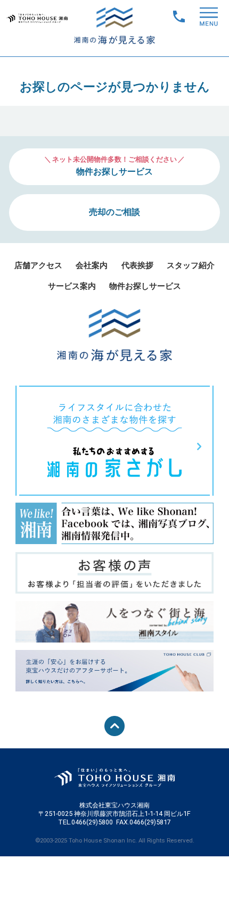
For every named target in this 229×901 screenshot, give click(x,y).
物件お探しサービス (145, 286)
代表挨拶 (137, 265)
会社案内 (92, 265)
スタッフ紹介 (191, 265)
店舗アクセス (38, 265)
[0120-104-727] (180, 15)
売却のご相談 (114, 212)
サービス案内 (72, 286)
